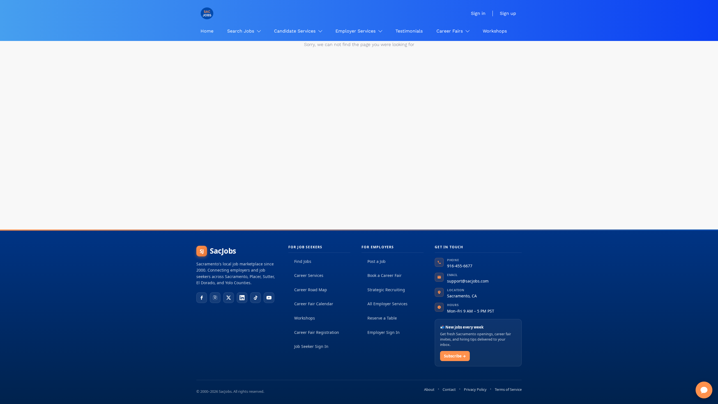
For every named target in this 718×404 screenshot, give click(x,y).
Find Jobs (302, 261)
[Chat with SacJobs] (704, 390)
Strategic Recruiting (386, 289)
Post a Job (376, 261)
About (429, 389)
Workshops (304, 318)
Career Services (308, 275)
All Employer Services (387, 303)
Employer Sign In (383, 332)
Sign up (508, 13)
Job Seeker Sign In (311, 346)
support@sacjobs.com (468, 281)
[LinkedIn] (242, 297)
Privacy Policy (475, 389)
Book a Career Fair (384, 275)
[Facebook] (201, 297)
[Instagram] (215, 297)
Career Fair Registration (316, 332)
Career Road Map (310, 289)
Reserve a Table (382, 318)
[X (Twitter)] (228, 297)
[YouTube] (269, 297)
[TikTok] (255, 297)
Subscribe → (455, 356)
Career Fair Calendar (313, 303)
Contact (449, 389)
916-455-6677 (459, 265)
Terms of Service (508, 389)
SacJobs (218, 251)
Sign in (478, 13)
